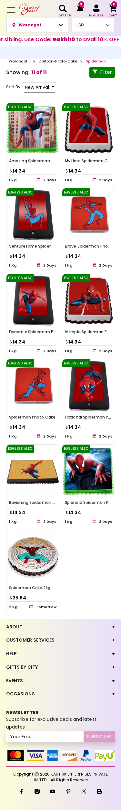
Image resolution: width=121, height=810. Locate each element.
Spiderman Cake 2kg (29, 587)
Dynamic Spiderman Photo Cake (42, 331)
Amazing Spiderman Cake (35, 161)
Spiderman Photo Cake (32, 417)
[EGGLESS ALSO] (32, 129)
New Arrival (37, 87)
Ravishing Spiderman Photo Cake (42, 502)
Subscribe (99, 736)
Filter (106, 72)
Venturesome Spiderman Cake (40, 246)
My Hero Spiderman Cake (90, 161)
